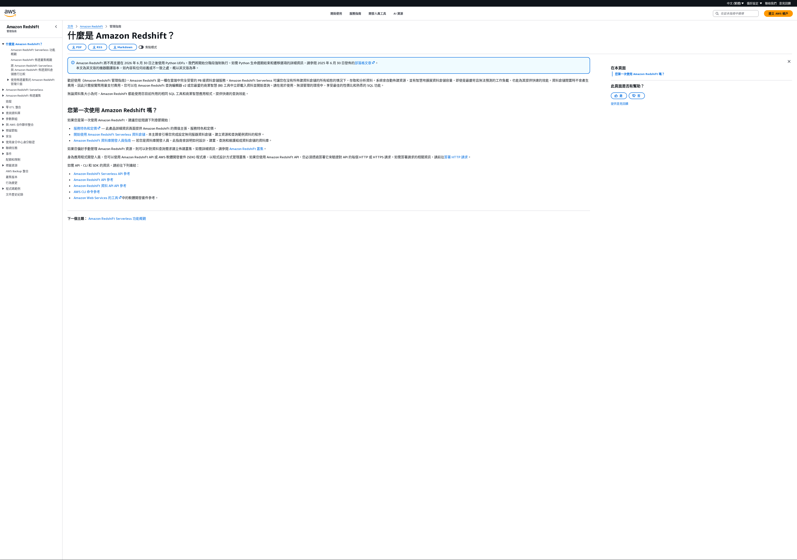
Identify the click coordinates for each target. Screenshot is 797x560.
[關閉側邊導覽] (56, 26)
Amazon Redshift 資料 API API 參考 (100, 186)
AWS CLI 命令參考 (87, 192)
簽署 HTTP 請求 (456, 157)
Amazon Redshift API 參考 (93, 180)
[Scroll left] (327, 13)
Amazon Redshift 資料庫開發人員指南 (102, 140)
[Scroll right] (406, 13)
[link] (115, 26)
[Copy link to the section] (64, 110)
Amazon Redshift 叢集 (246, 149)
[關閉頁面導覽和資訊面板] (789, 61)
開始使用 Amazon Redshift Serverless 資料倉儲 (109, 134)
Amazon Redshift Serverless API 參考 (102, 174)
